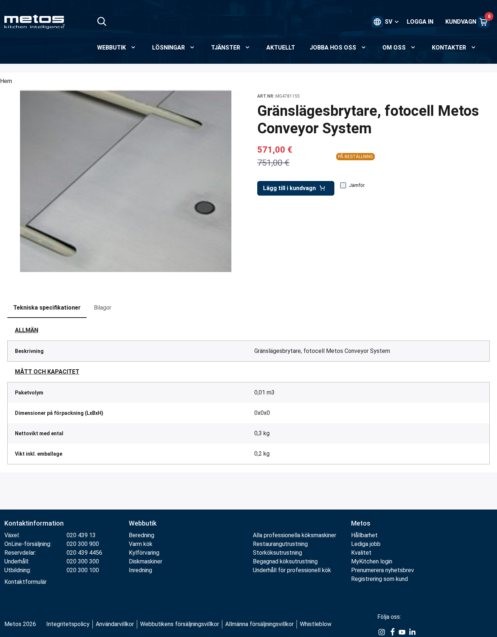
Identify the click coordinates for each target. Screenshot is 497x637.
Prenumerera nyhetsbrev (382, 570)
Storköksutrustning (277, 552)
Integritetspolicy (68, 624)
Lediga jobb (366, 543)
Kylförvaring (144, 552)
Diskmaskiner (145, 561)
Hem (6, 81)
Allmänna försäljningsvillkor (259, 624)
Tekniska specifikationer (47, 307)
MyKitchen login (371, 561)
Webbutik (142, 523)
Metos (360, 523)
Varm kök (140, 543)
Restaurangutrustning (280, 543)
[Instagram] (381, 631)
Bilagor (102, 307)
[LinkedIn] (412, 631)
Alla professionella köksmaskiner (294, 535)
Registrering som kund (379, 578)
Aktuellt (280, 47)
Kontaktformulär (25, 581)
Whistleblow (315, 624)
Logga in (420, 21)
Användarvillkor (115, 624)
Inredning (140, 570)
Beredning (141, 535)
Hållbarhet (364, 535)
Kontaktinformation (34, 523)
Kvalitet (361, 552)
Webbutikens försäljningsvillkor (179, 624)
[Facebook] (391, 631)
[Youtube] (402, 631)
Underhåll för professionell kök (292, 570)
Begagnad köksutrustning (285, 561)
